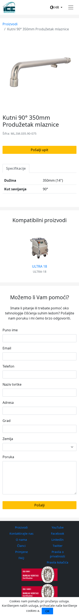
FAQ (21, 558)
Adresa (8, 402)
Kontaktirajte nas (21, 533)
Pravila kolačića (57, 562)
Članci (21, 546)
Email (7, 348)
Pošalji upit (39, 150)
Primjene (21, 552)
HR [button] (57, 7)
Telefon (8, 366)
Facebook (57, 533)
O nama (21, 540)
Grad (7, 420)
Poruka (8, 457)
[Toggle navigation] (70, 7)
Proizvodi (10, 24)
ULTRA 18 (39, 266)
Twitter (58, 546)
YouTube (58, 527)
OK (47, 611)
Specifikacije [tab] (16, 168)
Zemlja (8, 438)
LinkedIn (57, 540)
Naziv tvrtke (12, 384)
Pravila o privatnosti (57, 554)
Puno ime (10, 330)
